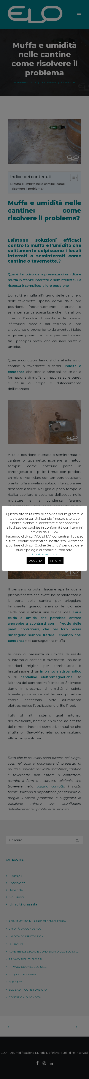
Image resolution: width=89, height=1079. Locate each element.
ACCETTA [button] (35, 560)
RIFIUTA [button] (55, 560)
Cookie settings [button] (44, 554)
